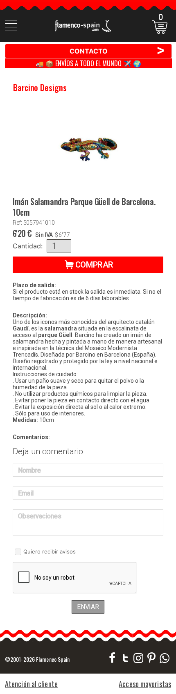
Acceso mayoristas (145, 683)
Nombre (29, 470)
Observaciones (39, 516)
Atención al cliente (31, 683)
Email (26, 493)
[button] (88, 265)
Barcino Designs (40, 87)
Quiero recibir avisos (49, 551)
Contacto (118, 51)
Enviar (88, 607)
